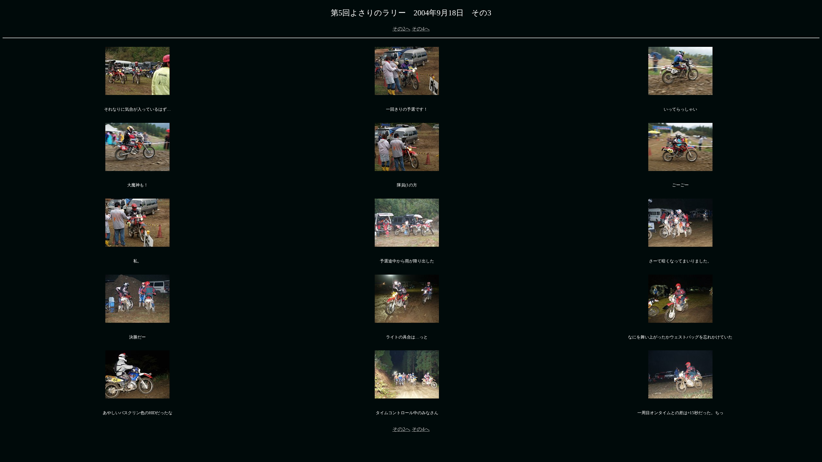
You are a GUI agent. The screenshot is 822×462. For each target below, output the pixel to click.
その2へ (401, 28)
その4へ (421, 28)
